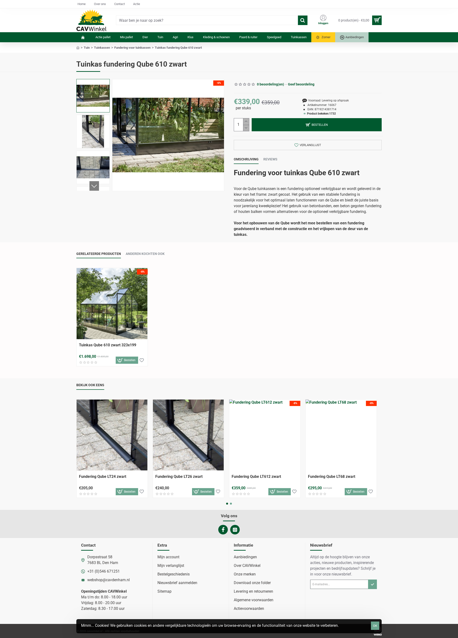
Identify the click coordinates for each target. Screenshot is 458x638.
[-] (246, 128)
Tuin (87, 47)
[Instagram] (235, 529)
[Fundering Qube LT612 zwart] (264, 435)
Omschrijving (246, 159)
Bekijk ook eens (90, 385)
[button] (94, 84)
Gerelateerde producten (98, 254)
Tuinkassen (102, 47)
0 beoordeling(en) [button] (270, 84)
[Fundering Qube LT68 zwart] (341, 435)
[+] (246, 121)
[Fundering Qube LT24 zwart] (112, 435)
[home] (77, 47)
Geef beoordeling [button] (301, 84)
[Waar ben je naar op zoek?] (302, 20)
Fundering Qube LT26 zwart (179, 476)
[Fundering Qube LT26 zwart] (188, 435)
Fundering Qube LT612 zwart (256, 476)
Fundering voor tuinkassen (132, 47)
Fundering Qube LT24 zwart (102, 476)
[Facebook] (223, 529)
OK (375, 625)
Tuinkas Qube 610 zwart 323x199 (107, 345)
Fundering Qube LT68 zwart (331, 476)
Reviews (270, 159)
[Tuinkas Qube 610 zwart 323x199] (112, 303)
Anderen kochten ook (145, 254)
